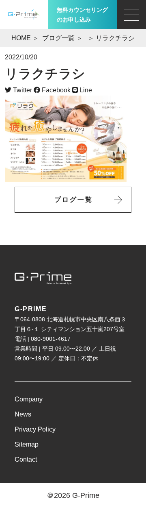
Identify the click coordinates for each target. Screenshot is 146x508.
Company (29, 399)
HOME (21, 38)
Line (85, 90)
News (23, 414)
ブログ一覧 (58, 38)
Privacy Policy (35, 429)
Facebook (55, 90)
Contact (26, 459)
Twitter (21, 90)
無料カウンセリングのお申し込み (82, 15)
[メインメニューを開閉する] (131, 14)
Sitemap (27, 444)
